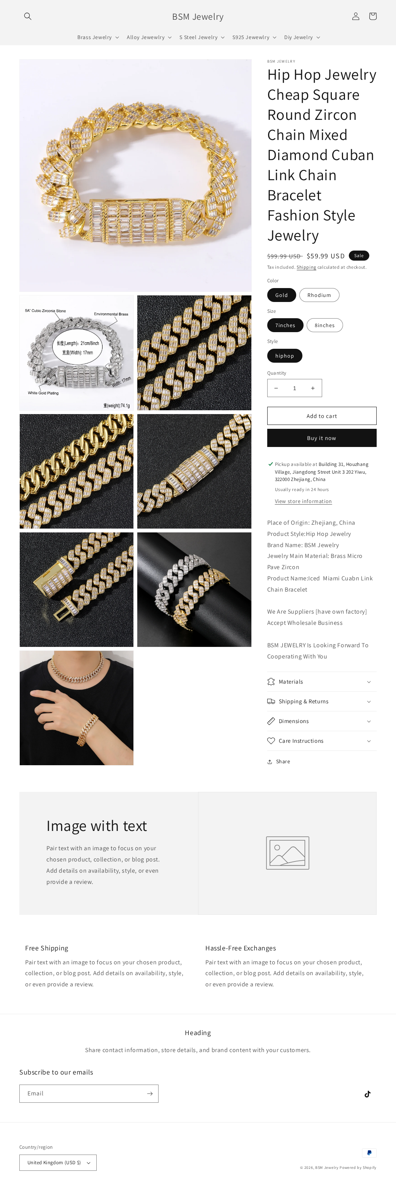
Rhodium (319, 295)
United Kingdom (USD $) (54, 1162)
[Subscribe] (149, 1094)
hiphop (284, 355)
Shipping (306, 267)
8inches (325, 325)
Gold (281, 295)
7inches (285, 325)
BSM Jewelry (327, 1167)
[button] (27, 16)
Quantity (277, 373)
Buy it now (321, 438)
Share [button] (283, 761)
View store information (303, 501)
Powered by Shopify (358, 1167)
